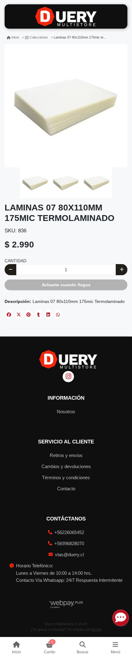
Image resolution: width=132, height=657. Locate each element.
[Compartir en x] (18, 314)
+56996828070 (69, 543)
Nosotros (66, 411)
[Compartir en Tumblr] (38, 314)
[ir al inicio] (68, 359)
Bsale (96, 629)
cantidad (15, 260)
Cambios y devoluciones (66, 466)
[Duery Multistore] (66, 17)
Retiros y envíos (66, 455)
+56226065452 (69, 532)
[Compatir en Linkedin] (48, 314)
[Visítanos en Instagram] (68, 376)
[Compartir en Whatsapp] (58, 314)
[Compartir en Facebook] (9, 314)
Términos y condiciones (66, 477)
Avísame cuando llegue (66, 284)
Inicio (15, 37)
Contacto (66, 488)
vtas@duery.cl (69, 554)
